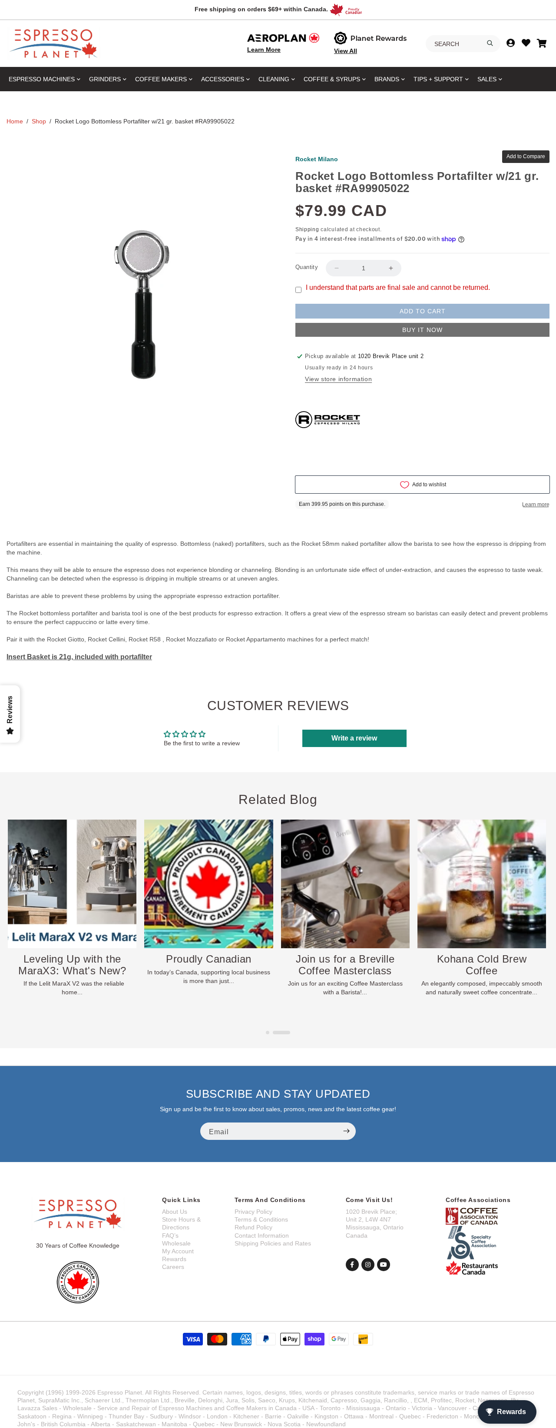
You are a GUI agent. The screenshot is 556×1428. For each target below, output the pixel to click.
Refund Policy (253, 1227)
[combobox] (463, 44)
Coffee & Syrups (332, 79)
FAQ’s (170, 1235)
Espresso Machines (42, 79)
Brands (386, 79)
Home (15, 121)
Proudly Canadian (345, 959)
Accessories (222, 79)
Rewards (174, 1258)
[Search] (490, 43)
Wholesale (176, 1243)
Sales (486, 79)
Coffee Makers (161, 79)
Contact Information (262, 1235)
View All (345, 50)
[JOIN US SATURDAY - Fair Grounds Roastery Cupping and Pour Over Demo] (72, 884)
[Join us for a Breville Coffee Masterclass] (482, 884)
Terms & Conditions (261, 1219)
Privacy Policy (253, 1211)
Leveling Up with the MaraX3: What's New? (209, 964)
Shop (39, 121)
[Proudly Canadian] (345, 884)
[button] (274, 1032)
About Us (174, 1211)
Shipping (307, 229)
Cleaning (273, 79)
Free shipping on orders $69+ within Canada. (261, 9)
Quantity (306, 267)
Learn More (264, 49)
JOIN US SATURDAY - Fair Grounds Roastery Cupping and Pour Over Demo (72, 976)
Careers (173, 1266)
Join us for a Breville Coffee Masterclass (482, 964)
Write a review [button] (354, 738)
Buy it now (422, 329)
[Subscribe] (346, 1131)
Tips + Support (438, 79)
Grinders (105, 79)
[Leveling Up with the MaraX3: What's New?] (209, 884)
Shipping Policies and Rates (273, 1243)
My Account (178, 1251)
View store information (338, 378)
